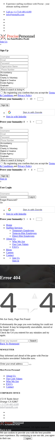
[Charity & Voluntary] (13, 78)
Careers (9, 252)
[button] (30, 112)
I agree (28, 438)
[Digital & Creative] (13, 80)
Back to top (5, 430)
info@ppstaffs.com (15, 14)
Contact (10, 255)
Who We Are (18, 241)
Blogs (9, 249)
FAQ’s (15, 247)
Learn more (17, 438)
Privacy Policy (25, 95)
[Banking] (13, 75)
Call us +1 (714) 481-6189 (18, 12)
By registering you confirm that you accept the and (27, 94)
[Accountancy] (13, 72)
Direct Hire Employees (23, 236)
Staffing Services (14, 227)
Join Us (3, 41)
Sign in (3, 179)
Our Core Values (20, 244)
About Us (11, 238)
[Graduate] (13, 85)
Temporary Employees (23, 230)
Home (9, 225)
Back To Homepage (9, 343)
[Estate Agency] (13, 83)
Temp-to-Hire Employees (24, 233)
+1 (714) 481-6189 (9, 404)
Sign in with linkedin (16, 116)
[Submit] (30, 364)
